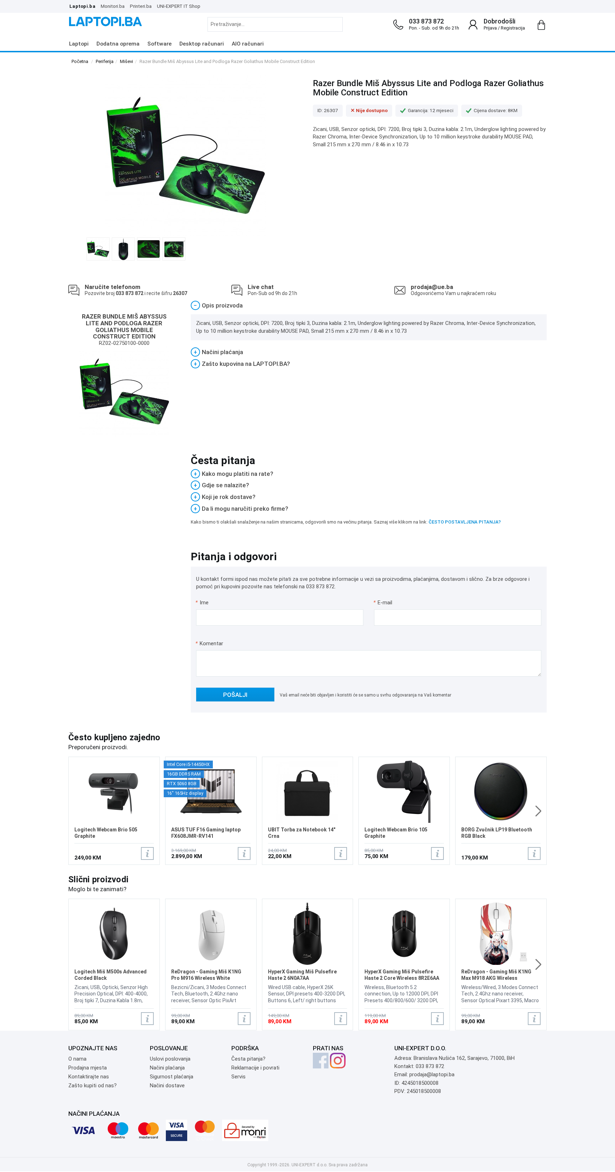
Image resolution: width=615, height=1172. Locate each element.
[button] (538, 811)
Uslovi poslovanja (170, 1059)
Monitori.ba (113, 6)
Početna (80, 61)
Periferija (105, 61)
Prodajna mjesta (87, 1068)
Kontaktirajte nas (88, 1076)
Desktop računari (201, 44)
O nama (77, 1059)
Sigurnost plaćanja (171, 1076)
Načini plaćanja (167, 1068)
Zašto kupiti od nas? (92, 1085)
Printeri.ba (141, 6)
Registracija (513, 28)
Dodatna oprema (118, 44)
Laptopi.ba (82, 6)
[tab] (369, 305)
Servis (238, 1076)
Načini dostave (167, 1085)
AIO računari (248, 44)
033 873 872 (426, 21)
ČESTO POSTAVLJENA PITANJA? (465, 522)
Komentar (209, 643)
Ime (202, 602)
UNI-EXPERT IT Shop (178, 6)
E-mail (383, 602)
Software (159, 44)
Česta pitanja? (248, 1059)
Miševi (126, 61)
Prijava (490, 28)
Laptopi (79, 44)
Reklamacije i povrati (255, 1068)
